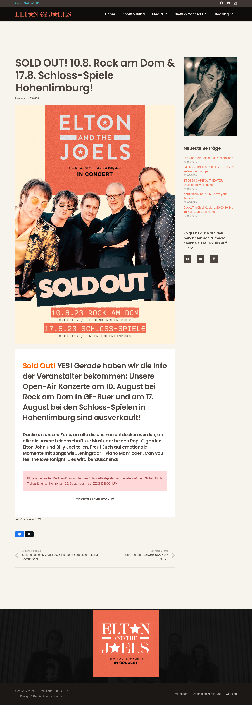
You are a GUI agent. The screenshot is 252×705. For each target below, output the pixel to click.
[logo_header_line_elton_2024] (43, 14)
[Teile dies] (19, 534)
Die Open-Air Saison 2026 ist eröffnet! (208, 157)
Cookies (231, 693)
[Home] (126, 643)
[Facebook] (221, 3)
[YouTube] (228, 3)
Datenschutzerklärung (207, 693)
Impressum (181, 693)
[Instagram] (235, 3)
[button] (166, 14)
